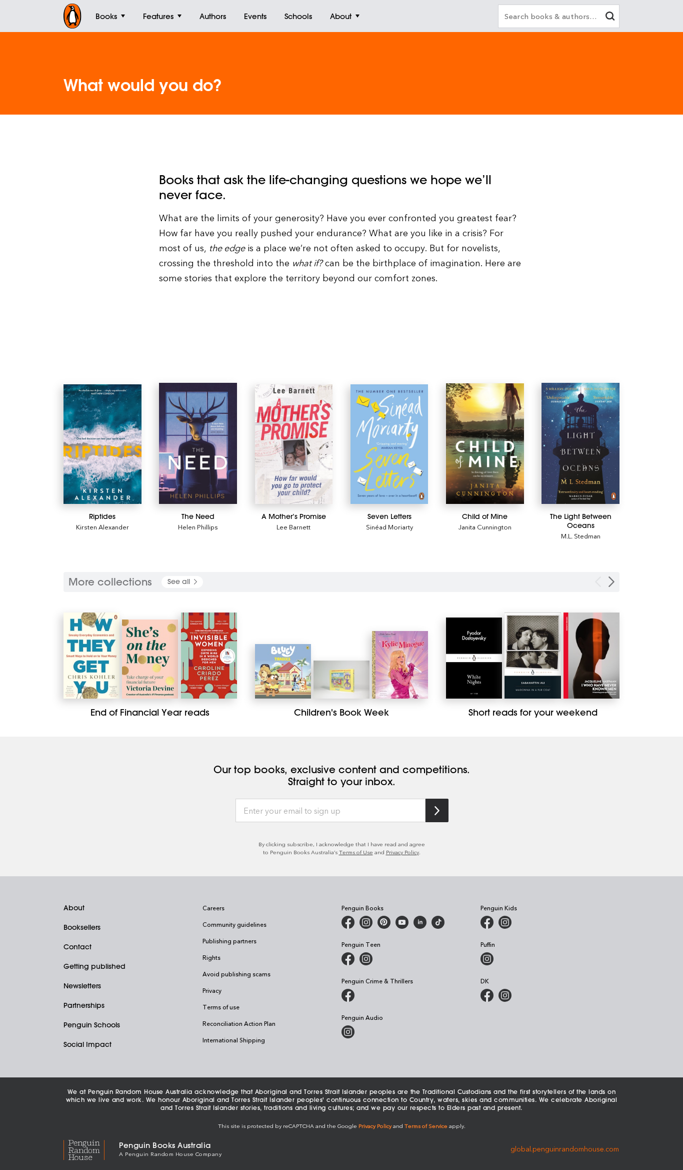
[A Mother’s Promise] (294, 444)
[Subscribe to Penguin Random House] (437, 810)
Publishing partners (229, 940)
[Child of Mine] (485, 443)
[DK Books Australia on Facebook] (487, 995)
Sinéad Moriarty (389, 526)
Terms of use (221, 1006)
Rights (211, 957)
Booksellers (82, 927)
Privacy (212, 990)
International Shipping (233, 1039)
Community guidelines (234, 924)
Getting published (95, 966)
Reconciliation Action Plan (239, 1023)
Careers (213, 907)
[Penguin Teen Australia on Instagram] (366, 958)
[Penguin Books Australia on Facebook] (348, 922)
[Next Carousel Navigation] (611, 581)
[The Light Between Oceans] (581, 443)
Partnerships (84, 1005)
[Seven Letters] (389, 443)
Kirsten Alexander (102, 526)
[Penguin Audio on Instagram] (348, 1031)
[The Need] (198, 443)
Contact (78, 946)
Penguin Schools (92, 1024)
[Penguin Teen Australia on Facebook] (348, 958)
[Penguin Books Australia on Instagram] (366, 922)
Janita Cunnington (485, 526)
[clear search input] (610, 17)
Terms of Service (426, 1125)
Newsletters (82, 985)
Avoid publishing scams (236, 973)
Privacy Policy (402, 852)
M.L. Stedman (580, 535)
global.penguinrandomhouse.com (564, 1148)
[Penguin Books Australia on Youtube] (402, 922)
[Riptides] (103, 443)
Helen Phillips (198, 526)
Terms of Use (356, 852)
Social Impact (88, 1044)
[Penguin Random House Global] (91, 1148)
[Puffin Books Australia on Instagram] (487, 958)
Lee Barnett (293, 526)
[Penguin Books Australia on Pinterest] (384, 922)
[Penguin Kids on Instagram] (505, 922)
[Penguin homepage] (73, 16)
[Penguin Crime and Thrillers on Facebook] (348, 995)
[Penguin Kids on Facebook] (487, 922)
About (74, 907)
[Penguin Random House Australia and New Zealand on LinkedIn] (420, 922)
